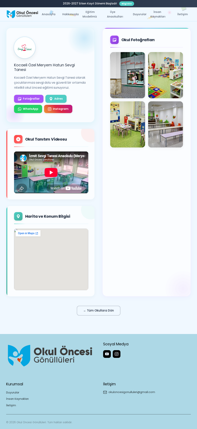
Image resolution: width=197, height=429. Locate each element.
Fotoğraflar (31, 99)
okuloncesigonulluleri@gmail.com (132, 392)
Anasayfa (48, 14)
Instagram (60, 109)
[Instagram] (116, 354)
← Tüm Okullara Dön (98, 310)
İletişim (182, 14)
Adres (58, 99)
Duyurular (140, 14)
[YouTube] (107, 354)
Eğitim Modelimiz (90, 14)
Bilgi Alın (127, 3)
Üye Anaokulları (115, 14)
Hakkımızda (70, 14)
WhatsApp (30, 109)
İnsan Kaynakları (157, 14)
